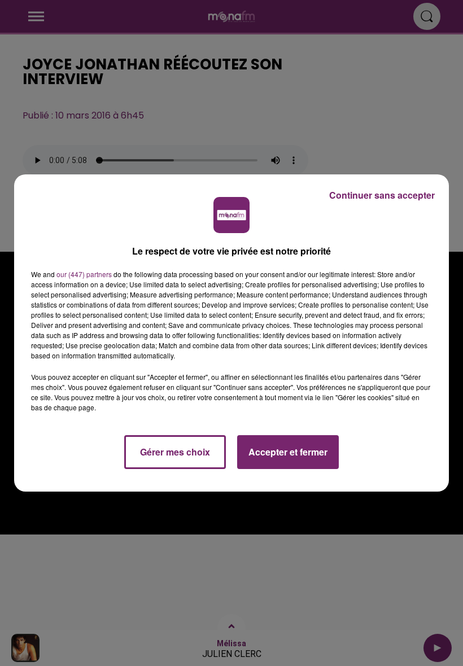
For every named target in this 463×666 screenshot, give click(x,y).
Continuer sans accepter (382, 195)
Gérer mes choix (175, 451)
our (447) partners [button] (84, 274)
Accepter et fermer (287, 451)
